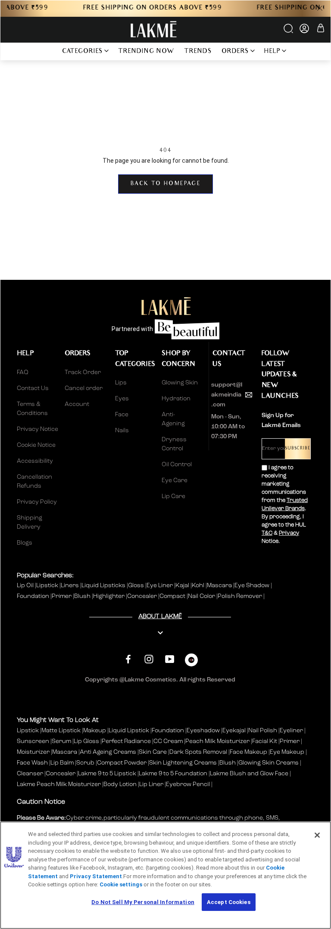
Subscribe (297, 448)
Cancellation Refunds (34, 481)
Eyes (122, 399)
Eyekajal (234, 731)
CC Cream (168, 741)
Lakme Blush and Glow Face (249, 774)
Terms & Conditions (32, 408)
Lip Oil (26, 585)
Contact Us (33, 388)
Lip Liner (151, 784)
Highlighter (109, 596)
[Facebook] (128, 659)
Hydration (176, 399)
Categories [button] (82, 52)
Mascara (220, 585)
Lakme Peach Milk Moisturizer (59, 784)
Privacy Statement (96, 876)
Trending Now (146, 52)
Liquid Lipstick (129, 731)
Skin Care (153, 752)
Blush (83, 596)
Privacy (289, 533)
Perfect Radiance (126, 741)
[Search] (289, 31)
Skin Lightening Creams (183, 763)
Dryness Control (174, 444)
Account (77, 404)
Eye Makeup (287, 752)
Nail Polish (262, 731)
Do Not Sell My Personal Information (142, 902)
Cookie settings (121, 884)
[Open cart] (320, 29)
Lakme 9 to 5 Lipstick (107, 774)
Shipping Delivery (29, 522)
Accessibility (35, 461)
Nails (122, 430)
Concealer (142, 596)
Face (121, 415)
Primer (62, 596)
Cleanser (30, 774)
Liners (70, 585)
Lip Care (173, 496)
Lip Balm (62, 763)
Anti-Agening (173, 419)
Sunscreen (33, 741)
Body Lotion (120, 784)
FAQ (22, 372)
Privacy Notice (37, 429)
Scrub (85, 763)
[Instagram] (149, 659)
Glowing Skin (180, 383)
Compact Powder (122, 763)
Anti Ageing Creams (108, 752)
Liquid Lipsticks (104, 585)
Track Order (83, 372)
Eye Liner (160, 585)
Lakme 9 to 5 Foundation (173, 774)
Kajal (182, 585)
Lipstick (47, 585)
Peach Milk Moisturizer (217, 741)
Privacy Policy (37, 502)
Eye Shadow (252, 585)
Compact (173, 596)
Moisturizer (33, 752)
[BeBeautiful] (191, 662)
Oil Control (177, 464)
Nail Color (202, 596)
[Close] (317, 835)
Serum (61, 741)
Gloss (136, 585)
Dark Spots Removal (198, 752)
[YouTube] (169, 659)
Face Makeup (248, 752)
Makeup (94, 731)
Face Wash (32, 763)
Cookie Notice (36, 445)
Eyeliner (291, 731)
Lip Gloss (86, 741)
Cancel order (84, 388)
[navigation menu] (46, 51)
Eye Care (174, 480)
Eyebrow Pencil (188, 784)
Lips (121, 383)
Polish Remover (240, 596)
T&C (267, 533)
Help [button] (272, 52)
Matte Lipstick (61, 731)
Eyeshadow (203, 731)
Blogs (24, 543)
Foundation (33, 596)
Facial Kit (264, 741)
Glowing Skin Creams (268, 763)
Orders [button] (235, 52)
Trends (198, 52)
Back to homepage (165, 184)
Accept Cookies (228, 902)
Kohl (199, 585)
